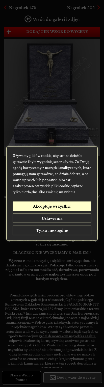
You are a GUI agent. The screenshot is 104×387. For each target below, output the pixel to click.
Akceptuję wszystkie (52, 206)
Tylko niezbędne (52, 230)
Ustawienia (52, 218)
